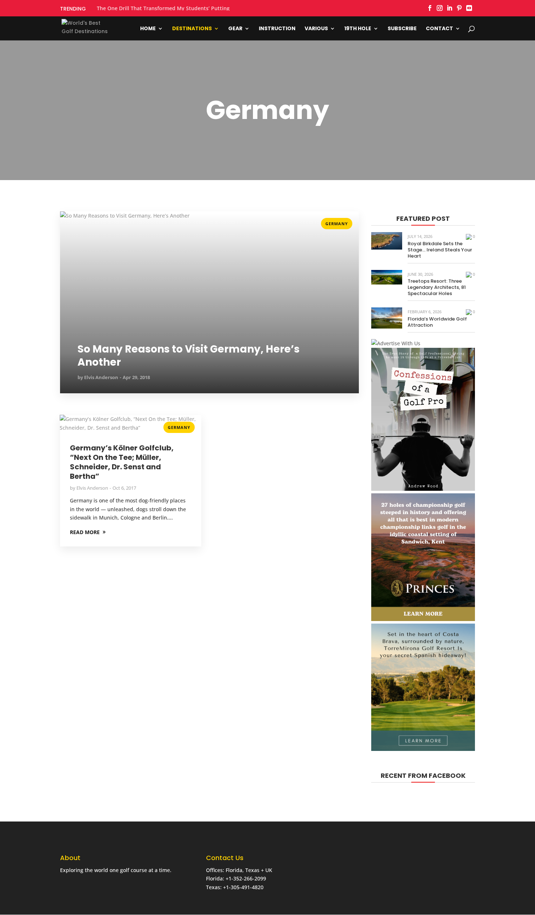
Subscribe (402, 29)
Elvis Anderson (101, 377)
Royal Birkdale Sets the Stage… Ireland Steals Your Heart (440, 249)
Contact (439, 29)
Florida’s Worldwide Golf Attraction (437, 322)
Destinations (192, 29)
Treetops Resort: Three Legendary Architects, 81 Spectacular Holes (437, 287)
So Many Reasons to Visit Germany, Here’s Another (189, 356)
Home (148, 29)
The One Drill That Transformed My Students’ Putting (163, 8)
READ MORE (75, 221)
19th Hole (357, 29)
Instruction (277, 29)
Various (316, 29)
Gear (235, 29)
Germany (336, 223)
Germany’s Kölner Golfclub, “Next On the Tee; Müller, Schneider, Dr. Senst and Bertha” (122, 462)
